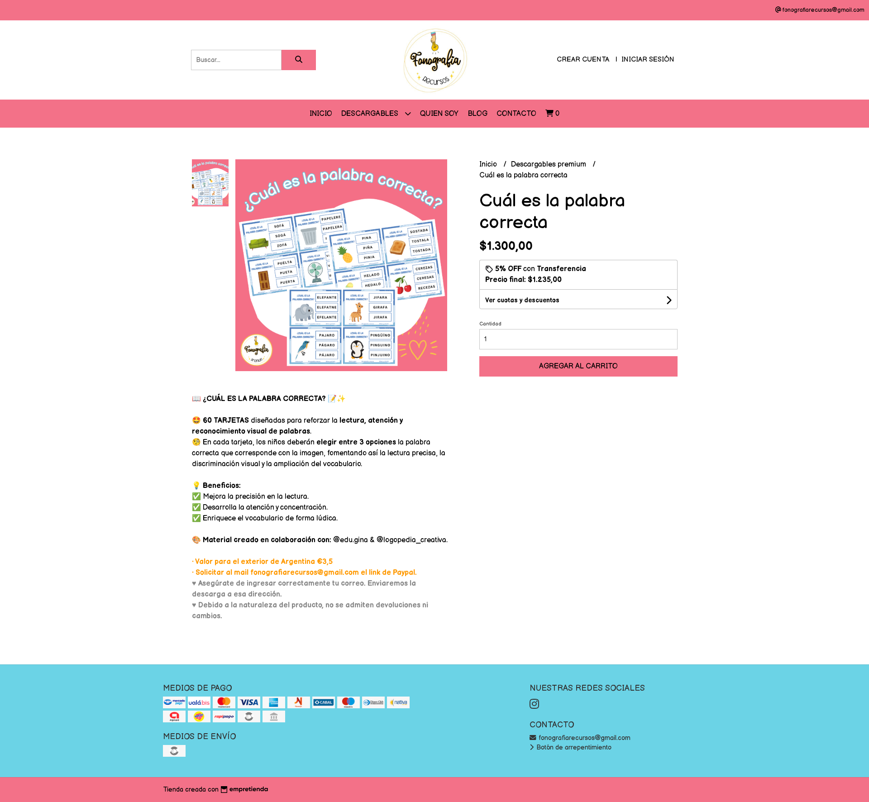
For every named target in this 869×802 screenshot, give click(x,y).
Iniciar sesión (647, 59)
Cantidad (490, 324)
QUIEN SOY (439, 114)
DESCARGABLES (370, 114)
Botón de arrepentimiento (573, 747)
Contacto (516, 114)
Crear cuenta (583, 59)
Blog (477, 114)
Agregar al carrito (578, 366)
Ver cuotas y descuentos (522, 300)
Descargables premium (549, 164)
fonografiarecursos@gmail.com (583, 738)
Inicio (321, 114)
